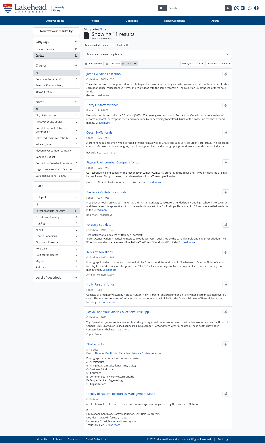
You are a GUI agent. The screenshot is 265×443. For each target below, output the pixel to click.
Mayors (56, 261)
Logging (56, 224)
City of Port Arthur (56, 116)
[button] (236, 8)
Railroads (56, 268)
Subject (41, 197)
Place (39, 186)
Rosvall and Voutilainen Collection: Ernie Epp (117, 312)
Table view (130, 63)
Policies (95, 20)
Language (42, 42)
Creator (41, 65)
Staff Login (224, 439)
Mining (56, 230)
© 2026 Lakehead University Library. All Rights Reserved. (179, 439)
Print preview (95, 63)
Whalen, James (56, 145)
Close (103, 29)
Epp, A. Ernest (56, 92)
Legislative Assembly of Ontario (56, 170)
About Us (41, 439)
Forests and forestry (56, 217)
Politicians (56, 249)
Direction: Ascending (218, 63)
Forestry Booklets (98, 224)
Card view (114, 63)
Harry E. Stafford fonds (102, 105)
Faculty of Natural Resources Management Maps (120, 394)
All (37, 73)
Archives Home (55, 20)
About (215, 20)
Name (40, 102)
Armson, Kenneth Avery (56, 86)
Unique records (56, 49)
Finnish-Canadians (56, 236)
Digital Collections (174, 20)
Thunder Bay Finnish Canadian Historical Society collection (128, 353)
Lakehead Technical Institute (56, 138)
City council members (56, 243)
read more (102, 95)
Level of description (49, 277)
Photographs (95, 344)
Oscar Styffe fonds (99, 132)
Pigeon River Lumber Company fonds (112, 162)
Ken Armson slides (99, 252)
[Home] (35, 8)
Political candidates (56, 255)
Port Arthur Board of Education (56, 163)
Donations (132, 20)
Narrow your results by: (56, 31)
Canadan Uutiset (56, 157)
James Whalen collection (103, 74)
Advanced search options (104, 54)
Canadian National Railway (56, 176)
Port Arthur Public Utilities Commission (56, 129)
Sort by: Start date (191, 63)
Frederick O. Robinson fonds (106, 192)
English (56, 56)
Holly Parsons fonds (100, 284)
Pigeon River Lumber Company (56, 151)
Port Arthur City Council (56, 122)
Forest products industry (56, 211)
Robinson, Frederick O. (56, 79)
